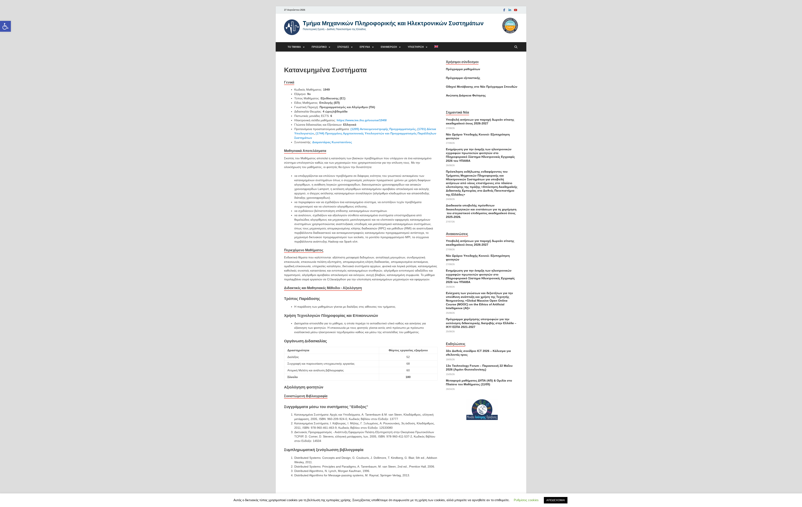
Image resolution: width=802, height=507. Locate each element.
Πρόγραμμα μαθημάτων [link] (463, 69)
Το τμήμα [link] (294, 46)
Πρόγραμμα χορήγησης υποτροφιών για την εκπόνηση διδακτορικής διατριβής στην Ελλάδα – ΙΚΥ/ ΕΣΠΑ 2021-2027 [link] (481, 322)
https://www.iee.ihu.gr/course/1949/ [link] (362, 120)
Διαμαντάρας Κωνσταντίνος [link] (332, 142)
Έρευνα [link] (365, 46)
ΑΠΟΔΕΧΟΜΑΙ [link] (555, 500)
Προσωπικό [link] (319, 46)
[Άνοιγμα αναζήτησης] (516, 47)
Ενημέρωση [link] (389, 46)
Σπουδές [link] (343, 46)
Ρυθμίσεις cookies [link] (526, 500)
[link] (5, 26)
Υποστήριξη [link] (416, 46)
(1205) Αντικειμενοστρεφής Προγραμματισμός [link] (383, 129)
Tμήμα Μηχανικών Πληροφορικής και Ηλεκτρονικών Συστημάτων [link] (393, 23)
